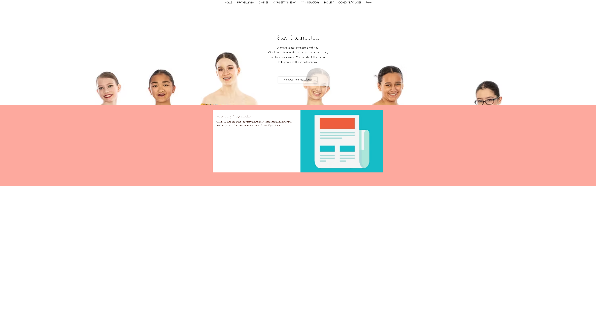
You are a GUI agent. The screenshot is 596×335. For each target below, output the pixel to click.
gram (286, 61)
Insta (280, 61)
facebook (311, 61)
